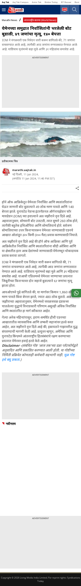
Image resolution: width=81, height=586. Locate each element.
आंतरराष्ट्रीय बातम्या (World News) (40, 20)
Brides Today (51, 2)
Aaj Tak (5, 2)
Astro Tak (36, 2)
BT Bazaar (66, 2)
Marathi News (9, 20)
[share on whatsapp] (76, 293)
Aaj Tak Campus (20, 2)
